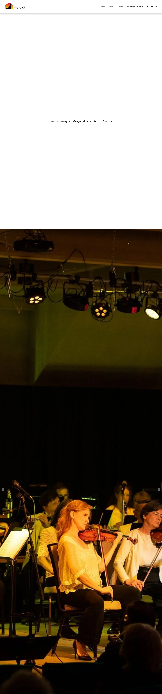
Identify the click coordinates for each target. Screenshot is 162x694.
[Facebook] (148, 6)
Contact (140, 7)
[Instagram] (156, 6)
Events (110, 7)
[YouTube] (152, 6)
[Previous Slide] (3, 489)
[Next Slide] (159, 489)
